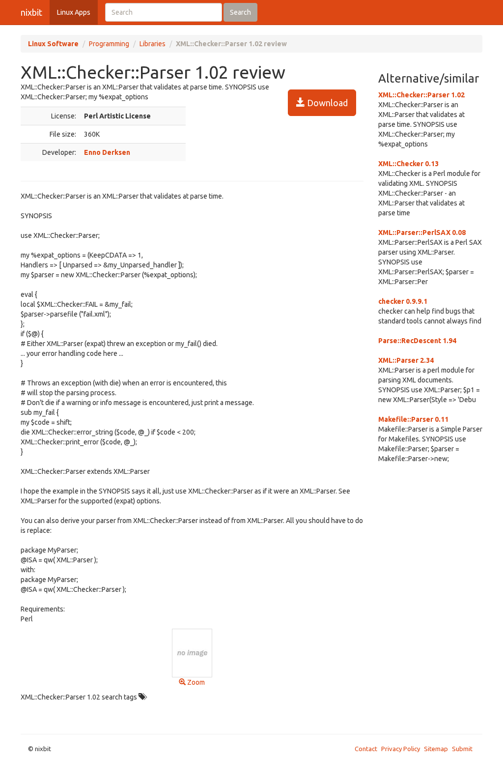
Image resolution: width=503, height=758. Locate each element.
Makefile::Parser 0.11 (413, 419)
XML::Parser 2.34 (406, 360)
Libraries (153, 44)
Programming (109, 44)
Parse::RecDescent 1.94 (417, 341)
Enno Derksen (107, 152)
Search (240, 12)
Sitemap (436, 748)
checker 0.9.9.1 (402, 301)
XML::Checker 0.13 (408, 164)
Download (326, 103)
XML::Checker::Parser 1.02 (421, 95)
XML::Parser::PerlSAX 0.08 (422, 232)
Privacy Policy (400, 748)
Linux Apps (73, 12)
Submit (462, 748)
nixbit (31, 12)
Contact (366, 748)
